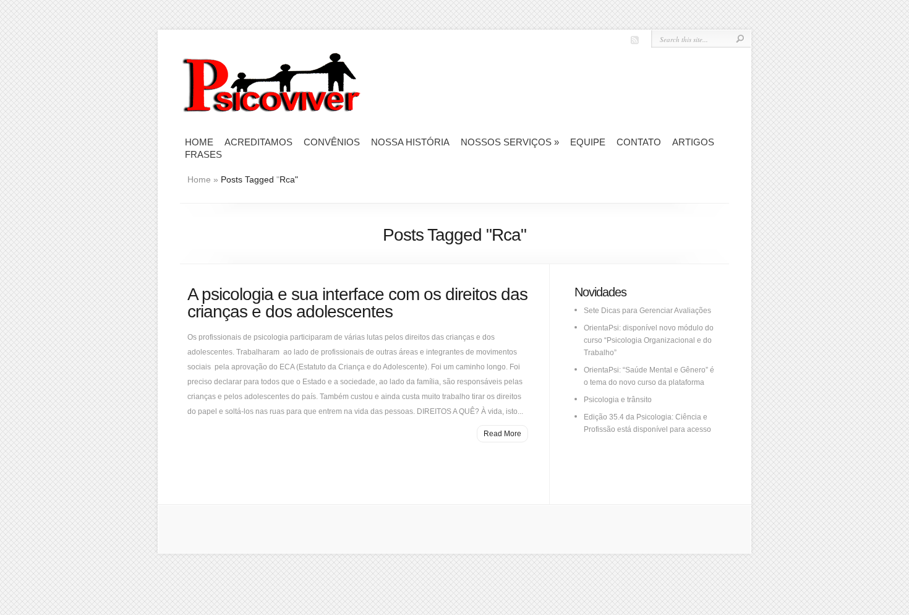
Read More (502, 433)
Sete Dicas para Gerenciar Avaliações (647, 310)
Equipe (587, 142)
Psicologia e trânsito (618, 399)
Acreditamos (258, 142)
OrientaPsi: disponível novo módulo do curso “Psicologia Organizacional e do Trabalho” (649, 340)
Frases (203, 154)
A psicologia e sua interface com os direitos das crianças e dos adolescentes (357, 303)
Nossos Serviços (510, 142)
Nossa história (410, 142)
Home (199, 142)
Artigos (693, 142)
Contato (639, 142)
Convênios (332, 142)
